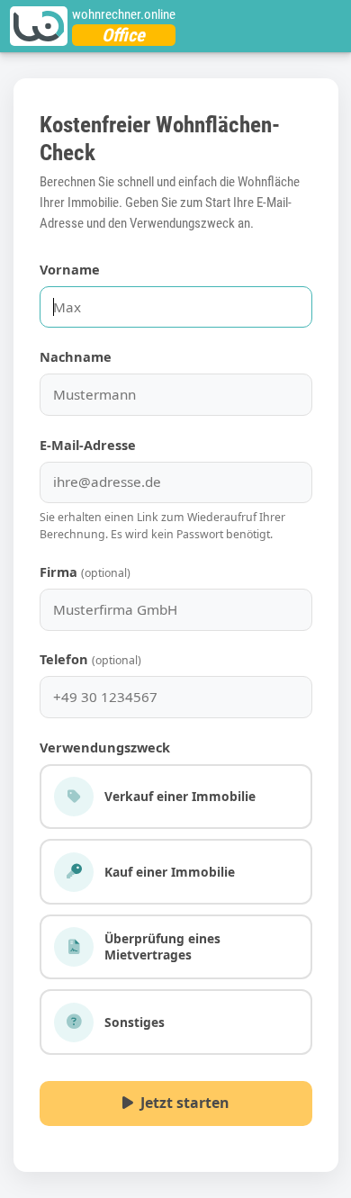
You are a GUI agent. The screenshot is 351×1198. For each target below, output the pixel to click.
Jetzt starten (181, 1102)
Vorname (70, 269)
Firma (85, 572)
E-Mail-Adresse (88, 445)
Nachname (76, 356)
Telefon (90, 659)
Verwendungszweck (105, 747)
